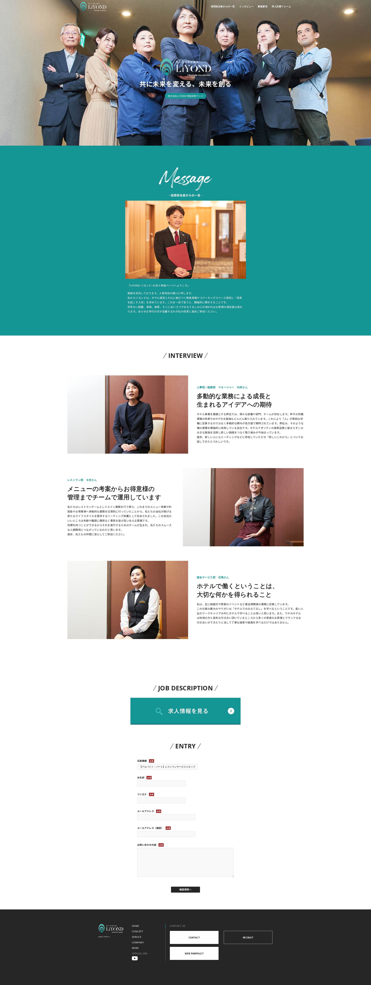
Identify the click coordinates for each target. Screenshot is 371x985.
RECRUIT (248, 937)
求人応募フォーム (281, 6)
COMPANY (138, 942)
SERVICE (136, 937)
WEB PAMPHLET (194, 953)
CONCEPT (137, 931)
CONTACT (194, 937)
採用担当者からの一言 (223, 6)
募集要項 (262, 6)
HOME (135, 926)
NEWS (135, 948)
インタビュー (246, 6)
